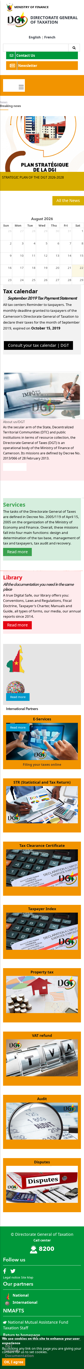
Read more (14, 467)
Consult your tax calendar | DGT (38, 345)
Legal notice (11, 1277)
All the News (68, 200)
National (20, 1295)
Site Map (27, 1277)
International (25, 1302)
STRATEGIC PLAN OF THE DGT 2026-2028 (33, 177)
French (49, 37)
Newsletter (28, 65)
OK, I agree (13, 1362)
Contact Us (25, 55)
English (35, 37)
